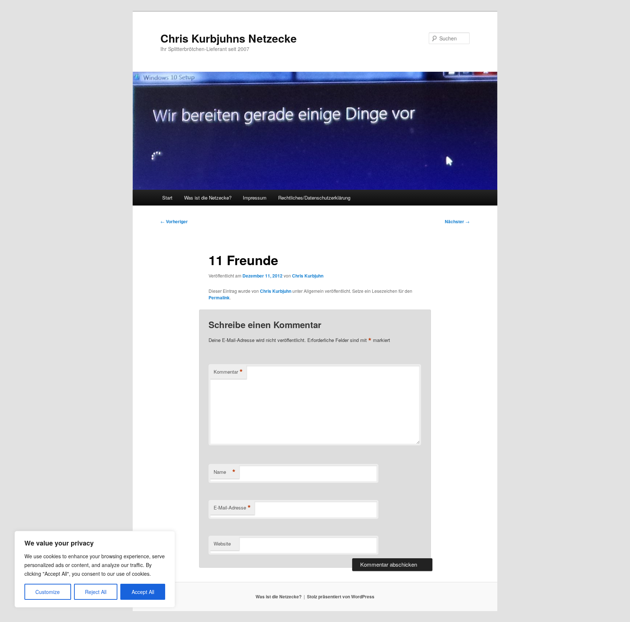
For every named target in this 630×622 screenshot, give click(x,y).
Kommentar (228, 372)
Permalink (219, 297)
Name (225, 472)
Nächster (457, 221)
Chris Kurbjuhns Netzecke (228, 38)
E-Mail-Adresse (232, 507)
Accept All (143, 591)
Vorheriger (174, 221)
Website (222, 543)
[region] (95, 569)
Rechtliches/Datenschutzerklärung (314, 197)
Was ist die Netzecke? (208, 197)
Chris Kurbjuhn (307, 275)
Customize (47, 591)
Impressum (255, 197)
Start (167, 197)
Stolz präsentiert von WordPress (340, 596)
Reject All (95, 591)
